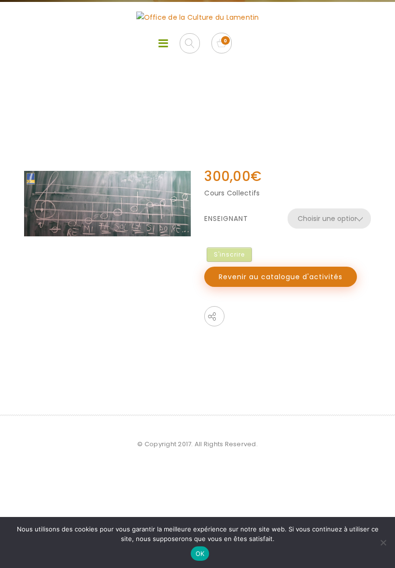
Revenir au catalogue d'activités (280, 277)
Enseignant (226, 218)
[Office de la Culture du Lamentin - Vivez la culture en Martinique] (197, 17)
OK (200, 553)
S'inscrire (229, 254)
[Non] (383, 542)
